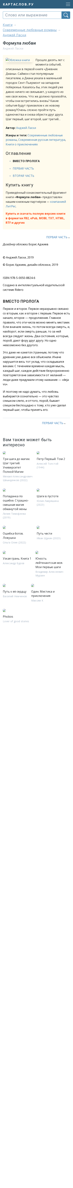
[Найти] (66, 15)
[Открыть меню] (67, 4)
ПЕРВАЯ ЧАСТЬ (23, 168)
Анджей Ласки (26, 128)
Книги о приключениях (22, 144)
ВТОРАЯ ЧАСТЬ (23, 176)
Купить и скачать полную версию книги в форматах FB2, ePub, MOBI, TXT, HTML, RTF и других (35, 218)
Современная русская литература (41, 140)
